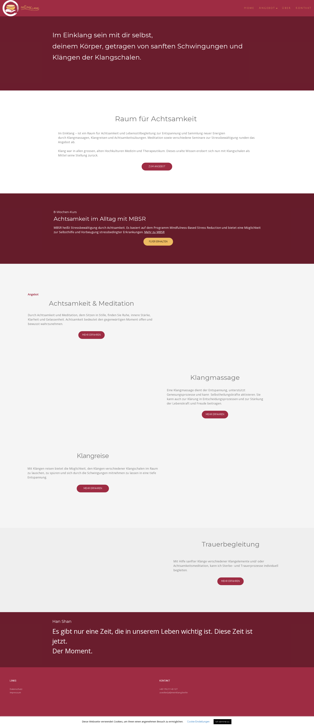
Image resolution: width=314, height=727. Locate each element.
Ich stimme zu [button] (222, 721)
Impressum (15, 692)
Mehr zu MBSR (154, 232)
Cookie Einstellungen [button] (198, 721)
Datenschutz (16, 689)
